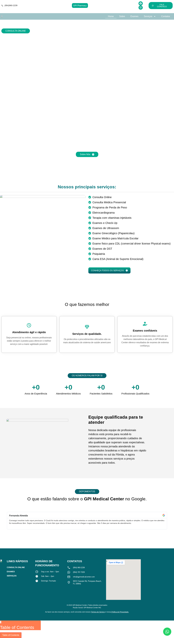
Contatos (165, 16)
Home (111, 16)
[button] (5, 520)
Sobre (122, 16)
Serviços (148, 16)
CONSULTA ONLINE (15, 31)
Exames (134, 16)
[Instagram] (141, 8)
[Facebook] (141, 3)
